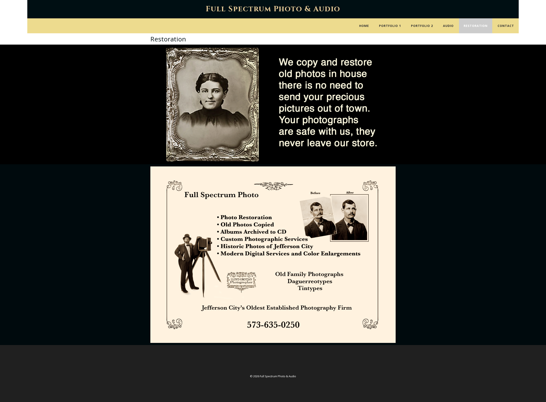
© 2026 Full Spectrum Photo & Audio (273, 376)
